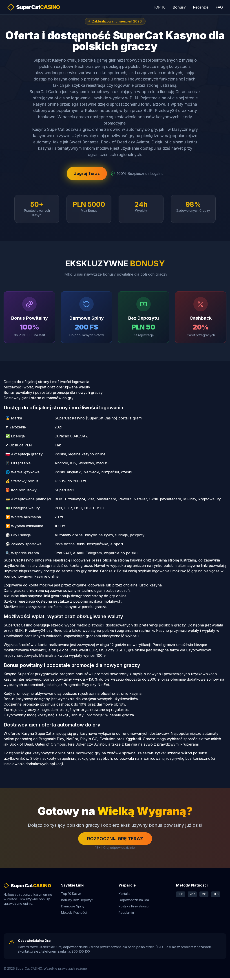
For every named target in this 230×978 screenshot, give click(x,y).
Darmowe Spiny (72, 906)
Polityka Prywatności (134, 906)
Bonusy (179, 7)
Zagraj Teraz (87, 173)
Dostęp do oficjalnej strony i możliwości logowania (46, 381)
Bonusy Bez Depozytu (77, 900)
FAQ (219, 7)
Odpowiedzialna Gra (134, 900)
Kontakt (124, 894)
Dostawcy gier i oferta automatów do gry (38, 398)
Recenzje (200, 7)
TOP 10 (159, 7)
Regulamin (126, 912)
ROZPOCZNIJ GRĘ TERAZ (115, 838)
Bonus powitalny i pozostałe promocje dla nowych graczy (53, 392)
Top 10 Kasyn (71, 894)
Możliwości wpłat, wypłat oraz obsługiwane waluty (47, 387)
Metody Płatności (74, 912)
